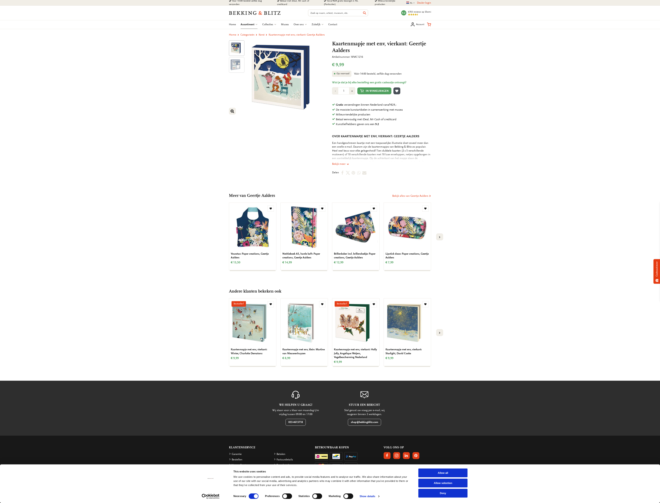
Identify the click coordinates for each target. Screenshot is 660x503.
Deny (443, 493)
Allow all (443, 472)
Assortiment (249, 24)
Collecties (268, 24)
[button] (429, 24)
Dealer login (424, 2)
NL (410, 3)
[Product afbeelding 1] (236, 48)
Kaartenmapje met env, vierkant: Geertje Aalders (297, 34)
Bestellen (237, 459)
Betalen (281, 454)
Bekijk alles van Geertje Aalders (410, 195)
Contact (332, 24)
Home (232, 24)
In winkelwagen (377, 90)
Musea (285, 24)
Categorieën (247, 34)
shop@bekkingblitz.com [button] (364, 422)
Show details (367, 496)
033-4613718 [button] (295, 422)
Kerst (262, 34)
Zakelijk (316, 24)
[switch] (287, 496)
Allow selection (443, 483)
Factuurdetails (285, 459)
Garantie (237, 454)
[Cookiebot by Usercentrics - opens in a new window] (211, 496)
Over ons (299, 24)
